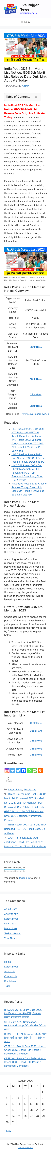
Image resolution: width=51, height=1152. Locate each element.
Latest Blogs (15, 789)
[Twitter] (12, 769)
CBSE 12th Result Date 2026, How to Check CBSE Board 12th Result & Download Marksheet (25, 1050)
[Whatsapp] (29, 769)
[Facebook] (23, 769)
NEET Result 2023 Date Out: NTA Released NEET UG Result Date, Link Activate (27, 433)
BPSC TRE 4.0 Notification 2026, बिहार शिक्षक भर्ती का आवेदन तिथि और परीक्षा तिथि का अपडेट (25, 1038)
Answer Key (11, 913)
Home (7, 961)
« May (7, 1130)
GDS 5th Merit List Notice (31, 807)
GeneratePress (25, 1147)
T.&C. (7, 986)
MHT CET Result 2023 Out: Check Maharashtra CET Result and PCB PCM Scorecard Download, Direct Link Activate (27, 472)
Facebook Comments (14, 871)
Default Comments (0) (14, 867)
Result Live (30, 789)
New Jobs (10, 923)
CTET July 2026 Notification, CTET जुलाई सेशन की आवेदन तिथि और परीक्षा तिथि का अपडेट (25, 1026)
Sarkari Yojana (12, 933)
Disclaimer (10, 981)
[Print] (40, 769)
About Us (9, 971)
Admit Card (10, 909)
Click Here (35, 347)
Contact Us (10, 976)
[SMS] (34, 769)
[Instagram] (7, 769)
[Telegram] (18, 769)
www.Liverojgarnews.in (35, 414)
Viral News (10, 938)
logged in (24, 878)
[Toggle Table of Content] (35, 97)
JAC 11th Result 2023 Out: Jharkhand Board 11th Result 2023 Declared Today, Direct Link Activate (25, 842)
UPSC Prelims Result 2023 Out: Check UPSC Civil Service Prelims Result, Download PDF (28, 458)
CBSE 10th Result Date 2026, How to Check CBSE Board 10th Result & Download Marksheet (25, 1062)
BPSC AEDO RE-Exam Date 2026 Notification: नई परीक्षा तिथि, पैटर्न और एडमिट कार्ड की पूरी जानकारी (23, 1013)
